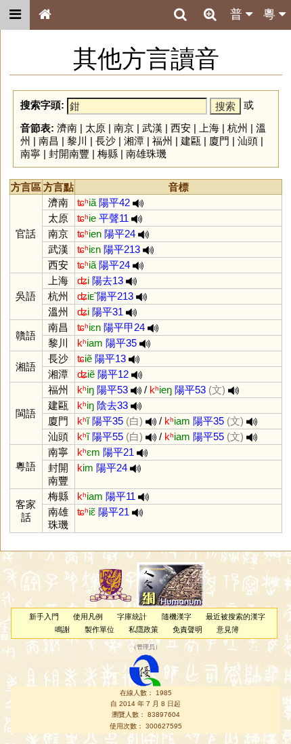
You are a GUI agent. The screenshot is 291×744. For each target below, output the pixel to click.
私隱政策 (143, 629)
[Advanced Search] (210, 14)
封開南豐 (69, 153)
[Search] (180, 15)
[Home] (45, 15)
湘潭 (134, 140)
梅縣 (107, 153)
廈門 (219, 140)
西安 (181, 128)
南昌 (49, 140)
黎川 (77, 140)
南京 (124, 128)
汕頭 (248, 140)
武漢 (152, 128)
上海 (209, 128)
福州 (162, 140)
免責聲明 (187, 629)
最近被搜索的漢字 (235, 616)
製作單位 (99, 629)
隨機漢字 (177, 616)
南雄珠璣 (146, 153)
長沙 (105, 140)
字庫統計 (132, 616)
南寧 (30, 153)
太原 (95, 128)
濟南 (67, 128)
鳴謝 (62, 629)
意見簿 (228, 629)
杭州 (237, 128)
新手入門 (44, 616)
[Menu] (15, 15)
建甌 (191, 140)
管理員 (146, 647)
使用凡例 (88, 616)
